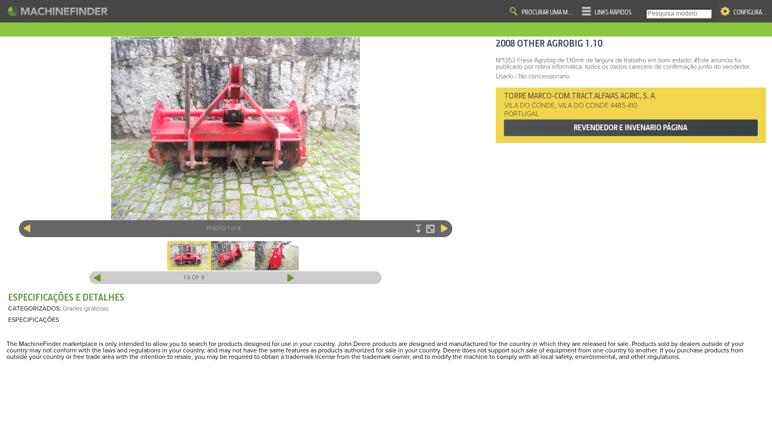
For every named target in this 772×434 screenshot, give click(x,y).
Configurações (751, 12)
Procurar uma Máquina (549, 12)
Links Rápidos (613, 12)
